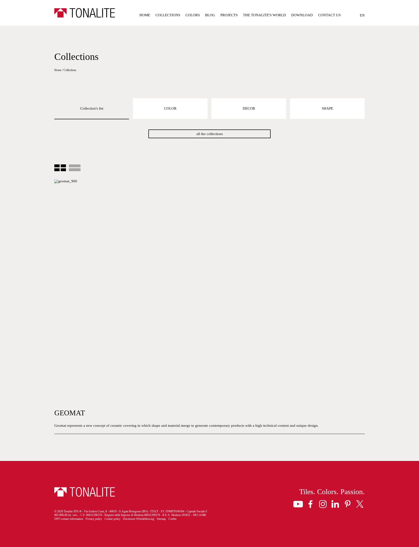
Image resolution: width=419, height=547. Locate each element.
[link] (144, 16)
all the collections (209, 134)
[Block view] (60, 168)
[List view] (75, 168)
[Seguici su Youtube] (298, 504)
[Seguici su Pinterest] (347, 504)
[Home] (84, 13)
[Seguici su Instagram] (323, 504)
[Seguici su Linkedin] (335, 504)
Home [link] (57, 70)
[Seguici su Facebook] (310, 504)
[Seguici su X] (360, 504)
